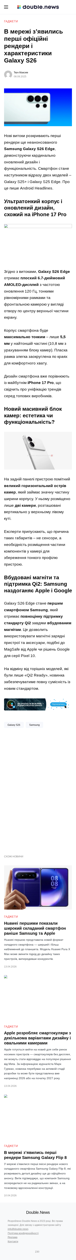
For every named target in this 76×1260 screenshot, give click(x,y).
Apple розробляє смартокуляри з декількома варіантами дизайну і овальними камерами (37, 1038)
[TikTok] (43, 1252)
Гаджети (11, 21)
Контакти (13, 1241)
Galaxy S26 (13, 725)
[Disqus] (38, 790)
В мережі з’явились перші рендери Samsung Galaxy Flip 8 (35, 1155)
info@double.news (18, 1229)
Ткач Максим (21, 72)
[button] (6, 7)
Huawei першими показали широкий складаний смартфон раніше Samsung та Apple (35, 928)
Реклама (12, 1237)
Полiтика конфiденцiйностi (23, 1233)
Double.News (38, 1212)
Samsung (34, 725)
